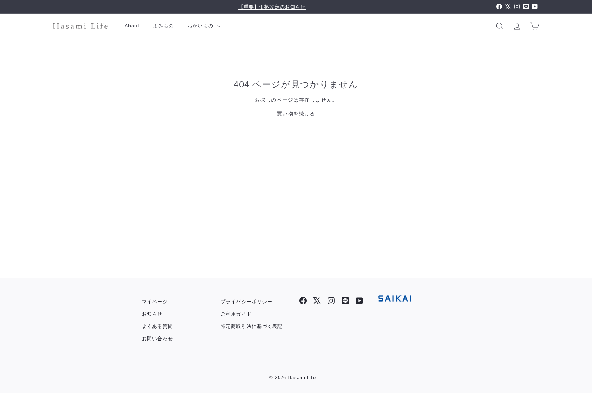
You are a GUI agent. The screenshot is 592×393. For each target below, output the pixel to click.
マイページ (155, 301)
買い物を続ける (296, 113)
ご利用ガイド (236, 314)
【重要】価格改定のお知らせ (272, 7)
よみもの (163, 25)
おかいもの (201, 25)
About (132, 25)
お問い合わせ (157, 338)
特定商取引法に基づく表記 (252, 326)
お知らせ (152, 314)
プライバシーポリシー (246, 301)
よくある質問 (157, 326)
